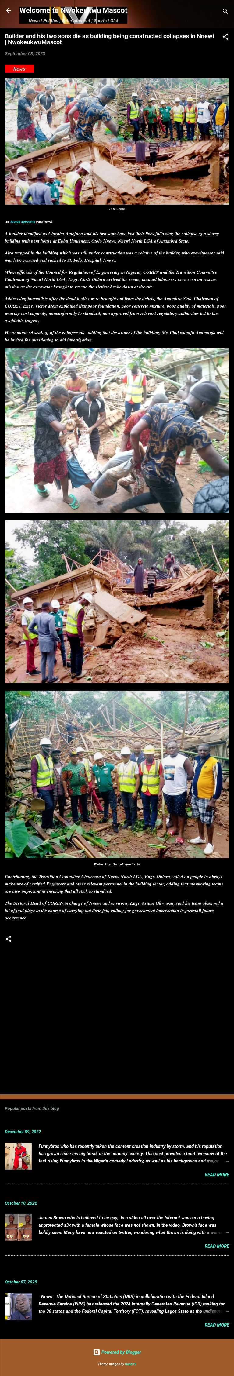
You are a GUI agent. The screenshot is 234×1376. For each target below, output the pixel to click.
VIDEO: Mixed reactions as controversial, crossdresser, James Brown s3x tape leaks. (108, 1194)
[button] (225, 37)
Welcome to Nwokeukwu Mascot (73, 10)
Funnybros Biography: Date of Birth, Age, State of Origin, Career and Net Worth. (101, 1122)
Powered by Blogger (120, 1352)
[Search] (225, 12)
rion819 (130, 1364)
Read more (217, 1174)
